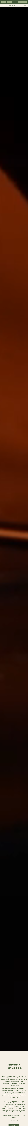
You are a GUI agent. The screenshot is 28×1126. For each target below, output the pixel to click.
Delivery (3, 1)
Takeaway (9, 1)
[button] (25, 5)
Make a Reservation (22, 1)
